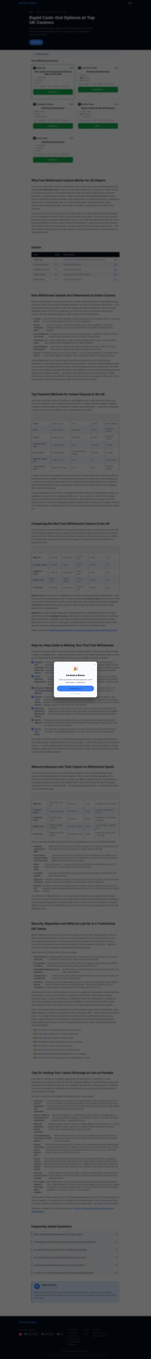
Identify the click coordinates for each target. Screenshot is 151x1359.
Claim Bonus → (76, 688)
